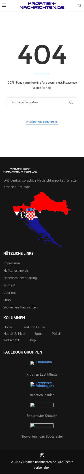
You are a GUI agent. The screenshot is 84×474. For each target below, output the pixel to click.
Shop (7, 300)
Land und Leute (33, 327)
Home (8, 327)
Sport (38, 333)
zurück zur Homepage (42, 122)
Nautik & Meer (14, 333)
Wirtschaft (11, 340)
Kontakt (9, 285)
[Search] (79, 6)
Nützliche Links (18, 253)
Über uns (9, 292)
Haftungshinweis (16, 270)
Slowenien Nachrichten (20, 307)
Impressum (11, 263)
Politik (56, 333)
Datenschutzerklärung (20, 277)
